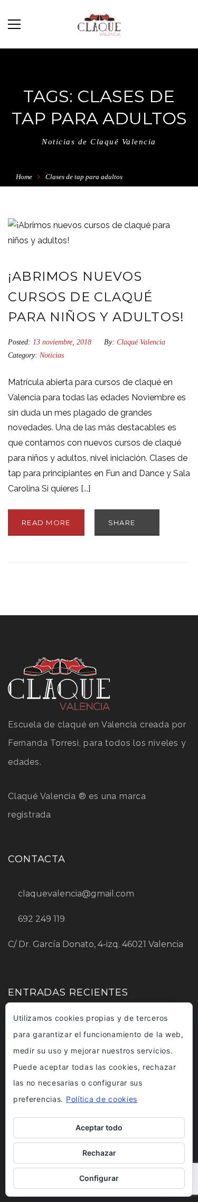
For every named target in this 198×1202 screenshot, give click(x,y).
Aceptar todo (99, 1127)
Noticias (52, 355)
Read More (46, 522)
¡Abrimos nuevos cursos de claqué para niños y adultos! (96, 296)
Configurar (99, 1178)
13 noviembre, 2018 (63, 342)
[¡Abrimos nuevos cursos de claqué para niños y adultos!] (99, 233)
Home (24, 177)
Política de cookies (101, 1099)
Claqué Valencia (141, 342)
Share (123, 522)
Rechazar (99, 1152)
